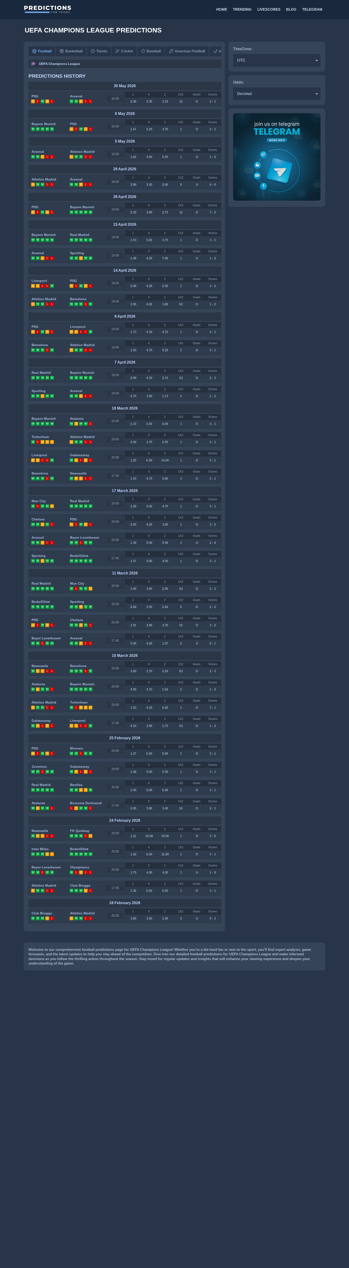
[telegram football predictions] (277, 199)
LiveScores (268, 9)
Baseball (154, 51)
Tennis (101, 51)
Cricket (127, 51)
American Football (190, 51)
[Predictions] (98, 9)
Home (221, 9)
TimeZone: (242, 49)
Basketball (74, 51)
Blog (291, 9)
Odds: (238, 82)
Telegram (312, 9)
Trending (242, 9)
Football (45, 51)
